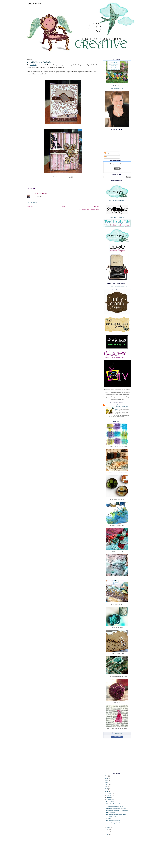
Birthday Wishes (110, 812)
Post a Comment (32, 202)
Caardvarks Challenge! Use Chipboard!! (117, 810)
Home (63, 206)
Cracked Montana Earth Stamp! (114, 806)
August (109, 827)
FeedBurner (120, 171)
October (109, 797)
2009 (106, 786)
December (110, 793)
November (110, 795)
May (108, 834)
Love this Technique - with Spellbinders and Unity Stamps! (121, 408)
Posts (107, 153)
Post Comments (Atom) (93, 209)
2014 (106, 776)
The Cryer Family (38, 193)
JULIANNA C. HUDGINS (117, 217)
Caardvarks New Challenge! (113, 820)
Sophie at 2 (109, 818)
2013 (106, 778)
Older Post (96, 206)
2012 (106, 780)
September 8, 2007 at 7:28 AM (40, 200)
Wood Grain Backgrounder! (113, 804)
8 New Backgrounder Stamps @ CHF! (116, 808)
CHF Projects (110, 801)
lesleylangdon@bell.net (117, 88)
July (108, 829)
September (110, 799)
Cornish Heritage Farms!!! (113, 823)
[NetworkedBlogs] (117, 733)
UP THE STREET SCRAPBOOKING (117, 286)
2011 (106, 782)
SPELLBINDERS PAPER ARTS (117, 200)
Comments (109, 157)
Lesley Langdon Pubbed (117, 183)
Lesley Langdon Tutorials (117, 404)
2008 (106, 789)
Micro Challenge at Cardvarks (39, 62)
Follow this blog (117, 736)
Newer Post (30, 206)
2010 (106, 784)
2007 (106, 791)
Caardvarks (33, 65)
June (108, 832)
